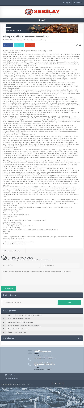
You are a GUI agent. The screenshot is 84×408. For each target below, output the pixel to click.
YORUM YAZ (9, 289)
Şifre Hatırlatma (10, 375)
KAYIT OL (79, 2)
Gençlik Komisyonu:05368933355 (42, 368)
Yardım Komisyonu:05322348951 (43, 354)
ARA (69, 302)
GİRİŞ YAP (67, 2)
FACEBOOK (9, 45)
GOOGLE (31, 45)
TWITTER (20, 45)
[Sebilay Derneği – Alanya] (42, 14)
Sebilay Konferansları (11, 378)
